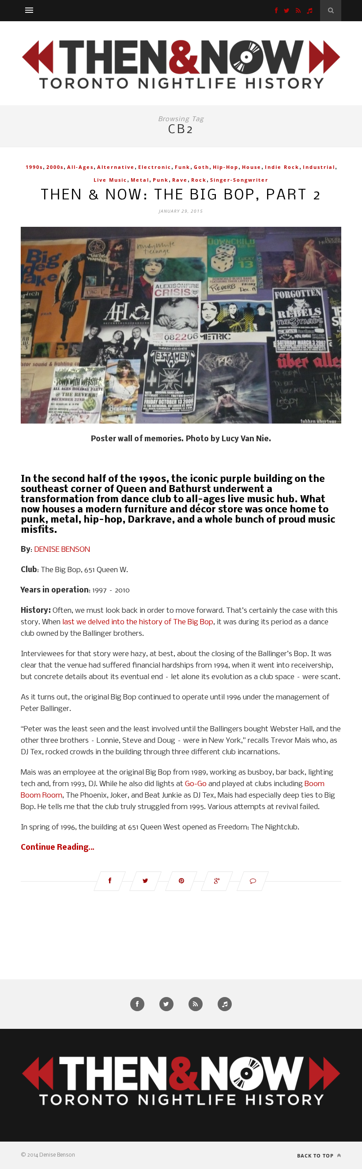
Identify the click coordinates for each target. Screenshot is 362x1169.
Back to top (316, 1155)
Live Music (110, 179)
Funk (182, 167)
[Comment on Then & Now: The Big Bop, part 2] (253, 881)
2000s (55, 167)
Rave (180, 179)
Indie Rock (282, 167)
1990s (34, 167)
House (251, 167)
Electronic (154, 167)
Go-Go (196, 784)
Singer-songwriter (239, 179)
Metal (140, 179)
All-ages (80, 167)
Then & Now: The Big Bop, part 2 (181, 195)
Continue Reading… (57, 848)
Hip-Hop (225, 167)
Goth (201, 167)
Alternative (116, 167)
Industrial (319, 167)
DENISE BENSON (62, 550)
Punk (161, 179)
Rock (199, 179)
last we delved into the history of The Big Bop (137, 622)
